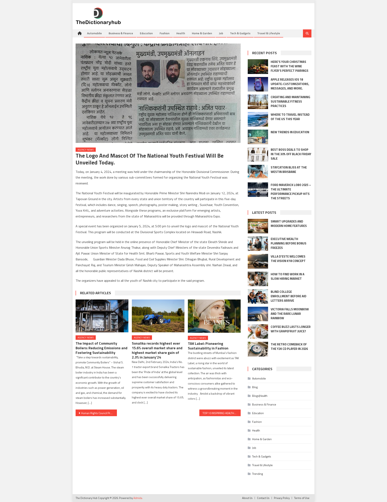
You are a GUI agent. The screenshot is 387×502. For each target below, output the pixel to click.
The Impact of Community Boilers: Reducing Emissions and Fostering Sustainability (101, 348)
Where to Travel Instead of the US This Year (290, 116)
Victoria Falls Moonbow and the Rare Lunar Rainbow (290, 313)
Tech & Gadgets (240, 33)
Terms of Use (301, 498)
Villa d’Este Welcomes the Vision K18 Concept (288, 258)
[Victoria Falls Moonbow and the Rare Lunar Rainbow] (258, 314)
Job (221, 33)
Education (146, 33)
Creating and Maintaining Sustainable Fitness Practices (290, 101)
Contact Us (263, 498)
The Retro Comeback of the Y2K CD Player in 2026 (289, 346)
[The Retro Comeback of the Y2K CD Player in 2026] (258, 349)
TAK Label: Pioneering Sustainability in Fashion (208, 346)
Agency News (86, 150)
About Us (247, 498)
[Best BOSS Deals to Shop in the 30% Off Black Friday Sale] (258, 154)
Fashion (165, 33)
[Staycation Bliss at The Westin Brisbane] (258, 172)
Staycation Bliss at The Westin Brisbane (289, 169)
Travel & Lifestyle (268, 33)
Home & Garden (202, 33)
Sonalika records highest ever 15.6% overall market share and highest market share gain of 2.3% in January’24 (157, 350)
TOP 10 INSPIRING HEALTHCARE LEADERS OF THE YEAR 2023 (222, 413)
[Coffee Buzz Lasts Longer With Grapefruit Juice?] (258, 331)
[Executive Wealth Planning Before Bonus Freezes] (258, 243)
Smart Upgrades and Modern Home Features (289, 223)
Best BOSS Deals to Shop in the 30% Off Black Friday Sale (291, 154)
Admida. (138, 498)
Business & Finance (121, 33)
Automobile (94, 33)
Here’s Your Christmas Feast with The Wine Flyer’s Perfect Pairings (289, 66)
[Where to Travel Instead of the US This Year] (258, 119)
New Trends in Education (290, 132)
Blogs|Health (259, 396)
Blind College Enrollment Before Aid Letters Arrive (288, 296)
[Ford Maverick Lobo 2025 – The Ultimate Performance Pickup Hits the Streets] (258, 189)
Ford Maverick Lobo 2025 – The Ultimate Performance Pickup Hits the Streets (291, 192)
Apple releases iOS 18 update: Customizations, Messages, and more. (290, 84)
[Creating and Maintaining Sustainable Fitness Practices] (258, 102)
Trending (257, 474)
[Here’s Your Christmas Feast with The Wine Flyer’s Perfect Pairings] (258, 66)
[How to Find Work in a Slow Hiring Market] (258, 279)
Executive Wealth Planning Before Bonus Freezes (288, 243)
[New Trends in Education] (258, 137)
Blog (255, 387)
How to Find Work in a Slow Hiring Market (287, 276)
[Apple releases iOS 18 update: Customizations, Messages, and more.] (258, 84)
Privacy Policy (282, 498)
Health (180, 33)
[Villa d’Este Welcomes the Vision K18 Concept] (258, 261)
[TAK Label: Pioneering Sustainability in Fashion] (214, 316)
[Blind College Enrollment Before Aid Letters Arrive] (258, 296)
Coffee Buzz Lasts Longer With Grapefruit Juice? (291, 329)
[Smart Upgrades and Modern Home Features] (258, 226)
